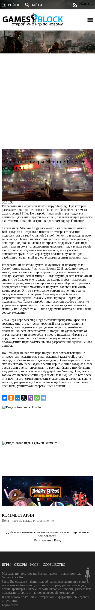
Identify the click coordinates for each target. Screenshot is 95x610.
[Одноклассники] (11, 398)
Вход (57, 540)
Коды (34, 564)
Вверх (87, 574)
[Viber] (30, 398)
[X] (24, 398)
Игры (6, 564)
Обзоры (20, 564)
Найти (36, 5)
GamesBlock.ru (33, 20)
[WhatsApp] (37, 398)
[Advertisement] (47, 106)
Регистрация (42, 540)
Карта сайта (10, 605)
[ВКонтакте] (4, 398)
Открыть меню (90, 20)
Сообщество (54, 564)
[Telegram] (43, 398)
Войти (13, 5)
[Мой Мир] (17, 398)
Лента (74, 5)
